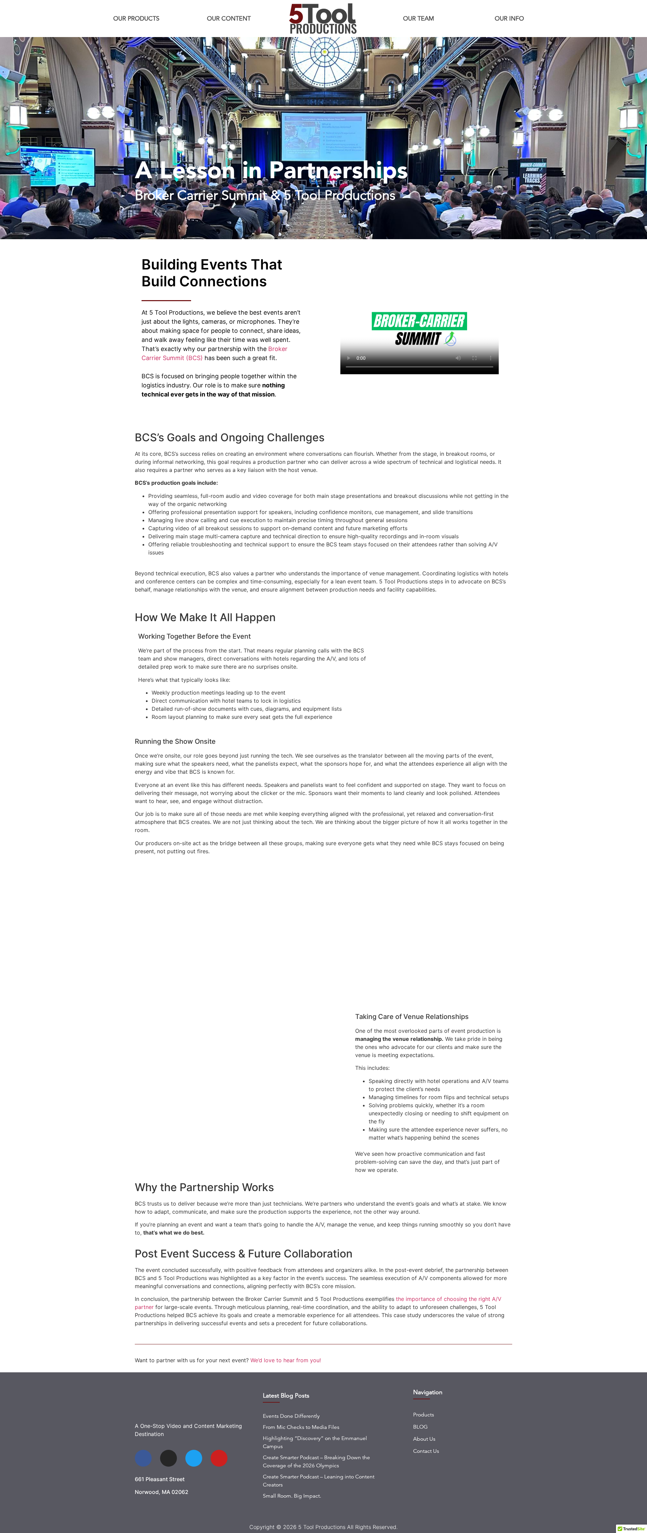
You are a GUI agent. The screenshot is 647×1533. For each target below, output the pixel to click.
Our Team (418, 18)
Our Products (136, 18)
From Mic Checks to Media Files (301, 1427)
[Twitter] (193, 1458)
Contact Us (426, 1451)
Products (423, 1414)
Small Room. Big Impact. (292, 1496)
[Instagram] (168, 1458)
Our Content (229, 18)
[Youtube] (219, 1458)
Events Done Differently (291, 1416)
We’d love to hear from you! (285, 1360)
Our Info (509, 18)
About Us (424, 1439)
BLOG (420, 1427)
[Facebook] (143, 1458)
